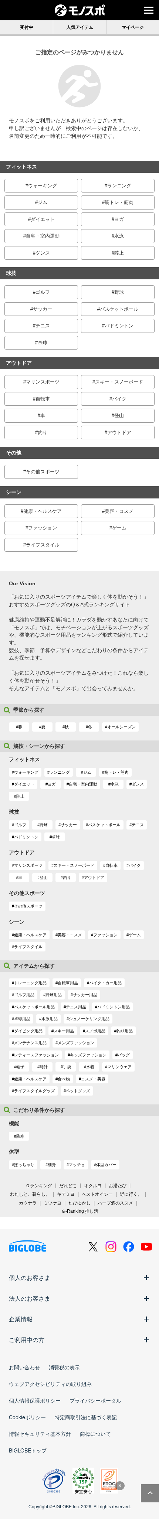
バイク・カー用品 (105, 983)
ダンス (42, 253)
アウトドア (119, 432)
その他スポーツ (43, 471)
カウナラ (28, 1203)
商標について (95, 1433)
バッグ (124, 1055)
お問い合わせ (24, 1367)
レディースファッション (36, 1055)
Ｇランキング (39, 1185)
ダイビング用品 (28, 1031)
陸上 (119, 253)
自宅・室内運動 (43, 236)
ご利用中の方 (26, 1339)
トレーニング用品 (30, 983)
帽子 (20, 1067)
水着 (90, 1067)
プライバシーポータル (95, 1400)
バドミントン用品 (113, 1007)
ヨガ (119, 219)
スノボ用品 (95, 1031)
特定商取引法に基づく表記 (86, 1417)
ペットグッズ (78, 1091)
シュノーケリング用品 (89, 1018)
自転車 (42, 399)
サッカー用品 (85, 994)
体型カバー (106, 1164)
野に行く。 (131, 1194)
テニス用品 (76, 1007)
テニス (42, 325)
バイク (119, 399)
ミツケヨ (52, 1203)
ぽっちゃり (24, 1164)
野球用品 (53, 994)
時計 (44, 1067)
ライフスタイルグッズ (34, 1091)
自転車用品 (68, 983)
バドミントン (119, 325)
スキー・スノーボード (119, 382)
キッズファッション (88, 1055)
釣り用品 (124, 1031)
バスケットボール (119, 309)
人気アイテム (80, 27)
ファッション (42, 528)
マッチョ (77, 1164)
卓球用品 (22, 1018)
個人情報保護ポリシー (35, 1400)
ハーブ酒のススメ (115, 1203)
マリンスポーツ (43, 382)
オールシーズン (121, 727)
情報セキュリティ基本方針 (40, 1433)
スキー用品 (64, 1031)
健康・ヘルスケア (42, 511)
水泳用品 (49, 1018)
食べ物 (64, 1079)
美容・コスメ (119, 511)
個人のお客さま (29, 1277)
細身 (52, 1164)
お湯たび (117, 1185)
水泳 (119, 236)
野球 (119, 292)
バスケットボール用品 (34, 1007)
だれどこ (68, 1185)
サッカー (42, 309)
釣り (42, 432)
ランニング (119, 185)
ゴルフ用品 (24, 994)
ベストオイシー (97, 1194)
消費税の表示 (64, 1367)
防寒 (20, 1136)
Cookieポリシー (27, 1417)
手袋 (67, 1067)
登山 (119, 415)
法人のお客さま (29, 1298)
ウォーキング (42, 185)
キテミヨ (66, 1194)
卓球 (42, 342)
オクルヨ (93, 1185)
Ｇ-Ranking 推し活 (79, 1211)
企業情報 (21, 1319)
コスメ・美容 (93, 1079)
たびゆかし (79, 1203)
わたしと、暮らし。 (30, 1194)
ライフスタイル (43, 545)
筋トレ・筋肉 (119, 202)
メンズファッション (76, 1043)
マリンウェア (119, 1067)
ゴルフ (42, 292)
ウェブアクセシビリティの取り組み (50, 1383)
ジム (42, 202)
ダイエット (43, 219)
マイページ (133, 27)
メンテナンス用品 (30, 1043)
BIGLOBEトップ (28, 1450)
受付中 (26, 27)
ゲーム (119, 528)
